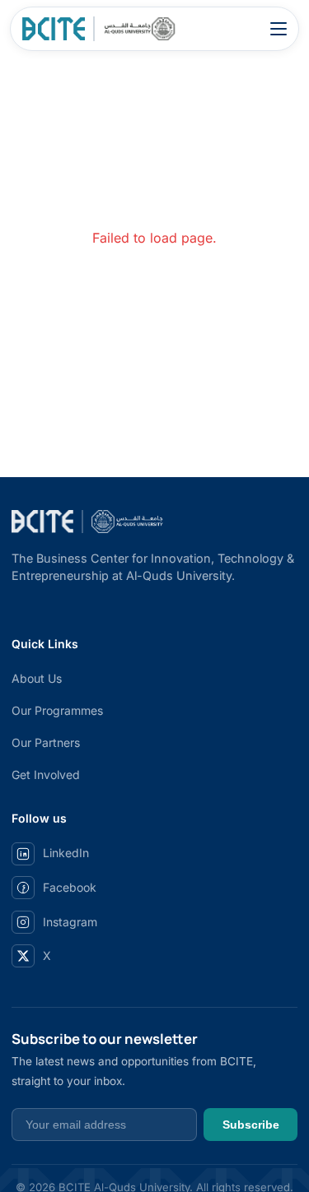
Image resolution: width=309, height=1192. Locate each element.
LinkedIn (66, 853)
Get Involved (46, 775)
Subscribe (250, 1124)
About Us (37, 678)
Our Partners (46, 742)
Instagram (70, 922)
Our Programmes (57, 710)
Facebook (69, 887)
